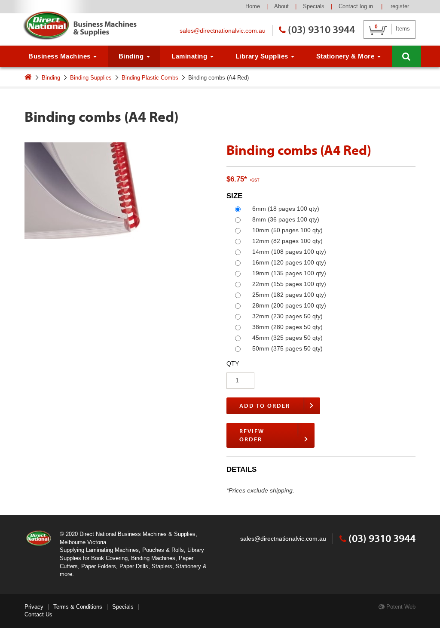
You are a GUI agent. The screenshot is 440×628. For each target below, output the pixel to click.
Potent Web (400, 606)
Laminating (190, 56)
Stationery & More (346, 56)
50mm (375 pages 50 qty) (287, 348)
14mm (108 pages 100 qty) (289, 251)
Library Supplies (262, 56)
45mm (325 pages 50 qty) (287, 337)
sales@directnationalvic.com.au (223, 30)
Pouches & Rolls (163, 550)
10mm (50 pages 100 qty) (287, 230)
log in (367, 6)
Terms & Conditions (77, 606)
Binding (132, 56)
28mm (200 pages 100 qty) (289, 305)
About (281, 6)
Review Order (251, 435)
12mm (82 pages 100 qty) (287, 240)
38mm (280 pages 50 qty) (287, 326)
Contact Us (38, 614)
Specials (313, 6)
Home (252, 6)
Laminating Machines (112, 550)
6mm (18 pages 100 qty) (285, 208)
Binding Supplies (91, 77)
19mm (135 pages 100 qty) (289, 273)
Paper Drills (133, 566)
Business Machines (60, 56)
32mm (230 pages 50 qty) (287, 316)
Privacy (33, 606)
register (400, 6)
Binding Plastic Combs (150, 77)
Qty (232, 363)
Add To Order (264, 405)
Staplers (162, 566)
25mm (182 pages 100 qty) (289, 294)
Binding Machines (153, 558)
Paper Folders (98, 566)
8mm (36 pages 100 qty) (285, 219)
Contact (348, 6)
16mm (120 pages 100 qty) (289, 262)
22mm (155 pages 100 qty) (289, 283)
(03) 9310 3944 (321, 29)
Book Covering (109, 558)
